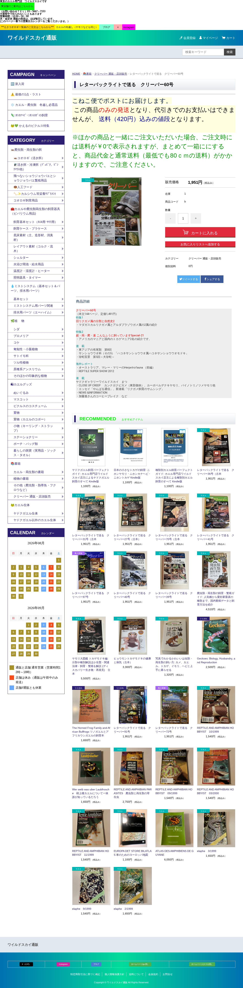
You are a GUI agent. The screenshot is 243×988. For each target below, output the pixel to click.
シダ (18, 329)
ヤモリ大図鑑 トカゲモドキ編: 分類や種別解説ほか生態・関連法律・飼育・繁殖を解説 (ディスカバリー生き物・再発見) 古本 (91, 666)
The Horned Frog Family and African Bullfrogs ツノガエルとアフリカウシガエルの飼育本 (91, 731)
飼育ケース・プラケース (30, 228)
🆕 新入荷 (17, 84)
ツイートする (190, 279)
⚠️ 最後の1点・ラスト (26, 94)
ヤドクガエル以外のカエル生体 (34, 520)
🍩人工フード (22, 187)
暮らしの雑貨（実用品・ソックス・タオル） (34, 453)
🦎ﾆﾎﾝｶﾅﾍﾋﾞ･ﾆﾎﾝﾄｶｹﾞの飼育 (29, 115)
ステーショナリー (25, 437)
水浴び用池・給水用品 (30, 264)
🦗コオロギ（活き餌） (29, 158)
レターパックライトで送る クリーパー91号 (132, 729)
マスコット (21, 399)
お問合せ (168, 974)
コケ (18, 342)
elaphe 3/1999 (206, 851)
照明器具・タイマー (27, 277)
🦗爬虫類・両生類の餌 (26, 149)
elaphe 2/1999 (123, 908)
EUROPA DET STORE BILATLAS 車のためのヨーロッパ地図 (132, 852)
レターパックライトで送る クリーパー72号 (174, 729)
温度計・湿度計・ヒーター (31, 271)
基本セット (22, 299)
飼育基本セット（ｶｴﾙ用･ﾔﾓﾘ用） (35, 221)
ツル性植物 (21, 362)
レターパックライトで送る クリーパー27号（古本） (132, 537)
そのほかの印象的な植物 (30, 375)
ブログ (96, 964)
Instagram (63, 964)
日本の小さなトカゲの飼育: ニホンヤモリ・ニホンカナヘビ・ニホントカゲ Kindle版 (132, 473)
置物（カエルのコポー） (30, 419)
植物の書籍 (22, 478)
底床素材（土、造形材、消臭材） (33, 237)
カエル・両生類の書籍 (28, 472)
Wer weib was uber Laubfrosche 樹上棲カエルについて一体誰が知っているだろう (90, 793)
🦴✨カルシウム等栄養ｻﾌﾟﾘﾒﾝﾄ (34, 193)
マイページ (210, 38)
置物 (16, 412)
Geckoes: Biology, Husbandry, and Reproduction (216, 660)
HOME (76, 73)
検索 (230, 52)
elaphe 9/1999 (81, 908)
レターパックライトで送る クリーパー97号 (90, 595)
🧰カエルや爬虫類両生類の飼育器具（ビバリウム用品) (35, 211)
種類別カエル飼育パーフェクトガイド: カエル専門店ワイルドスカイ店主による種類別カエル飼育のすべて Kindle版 (174, 475)
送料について (136, 974)
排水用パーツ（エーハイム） (33, 312)
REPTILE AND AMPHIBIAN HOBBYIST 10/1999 (215, 729)
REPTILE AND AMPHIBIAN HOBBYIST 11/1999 (90, 852)
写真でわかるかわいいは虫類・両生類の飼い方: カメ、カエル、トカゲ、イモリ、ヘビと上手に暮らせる (174, 664)
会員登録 (189, 38)
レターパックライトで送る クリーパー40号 (132, 595)
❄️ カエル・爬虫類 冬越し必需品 (34, 104)
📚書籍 (87, 73)
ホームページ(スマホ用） (202, 964)
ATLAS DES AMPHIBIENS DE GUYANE (174, 852)
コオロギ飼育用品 (25, 200)
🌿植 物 (17, 320)
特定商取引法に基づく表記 (85, 974)
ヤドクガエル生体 (25, 513)
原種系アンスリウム (27, 369)
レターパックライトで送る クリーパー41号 (215, 537)
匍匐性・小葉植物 (25, 349)
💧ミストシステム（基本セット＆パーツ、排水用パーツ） (35, 288)
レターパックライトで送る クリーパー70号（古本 (174, 537)
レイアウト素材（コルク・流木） (33, 249)
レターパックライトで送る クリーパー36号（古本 (215, 471)
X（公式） (26, 964)
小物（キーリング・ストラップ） (33, 428)
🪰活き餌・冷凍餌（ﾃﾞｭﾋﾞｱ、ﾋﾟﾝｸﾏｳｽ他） (35, 167)
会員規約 (153, 974)
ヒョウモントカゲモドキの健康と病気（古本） (132, 660)
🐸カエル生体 (20, 505)
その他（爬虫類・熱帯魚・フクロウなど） (34, 487)
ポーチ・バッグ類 (25, 443)
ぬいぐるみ (21, 392)
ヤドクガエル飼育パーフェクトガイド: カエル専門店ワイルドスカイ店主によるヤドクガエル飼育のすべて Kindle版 (90, 475)
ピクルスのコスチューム (30, 406)
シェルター (22, 257)
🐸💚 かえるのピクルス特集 (30, 125)
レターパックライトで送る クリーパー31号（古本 (90, 537)
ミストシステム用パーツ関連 (34, 305)
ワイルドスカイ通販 (32, 38)
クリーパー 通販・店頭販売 (110, 73)
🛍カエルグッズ (21, 384)
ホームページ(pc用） (140, 964)
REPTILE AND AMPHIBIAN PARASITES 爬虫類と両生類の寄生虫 (133, 793)
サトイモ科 (21, 355)
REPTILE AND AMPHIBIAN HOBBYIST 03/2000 (215, 791)
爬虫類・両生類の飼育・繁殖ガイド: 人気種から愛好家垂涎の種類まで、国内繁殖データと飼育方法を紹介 (215, 599)
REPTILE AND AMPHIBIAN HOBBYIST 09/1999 (173, 791)
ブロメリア (22, 336)
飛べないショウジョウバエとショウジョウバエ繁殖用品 (34, 178)
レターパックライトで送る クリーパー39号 (174, 595)
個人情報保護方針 (114, 974)
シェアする (213, 279)
